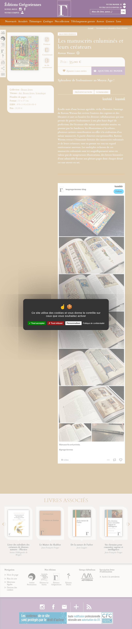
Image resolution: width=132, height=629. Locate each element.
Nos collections (62, 21)
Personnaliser (73, 323)
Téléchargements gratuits (83, 21)
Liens (118, 21)
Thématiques (35, 21)
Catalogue (48, 21)
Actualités (22, 21)
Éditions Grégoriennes (23, 4)
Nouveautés (10, 21)
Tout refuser (56, 323)
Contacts (110, 21)
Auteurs (100, 21)
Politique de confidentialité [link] (93, 323)
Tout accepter (38, 323)
